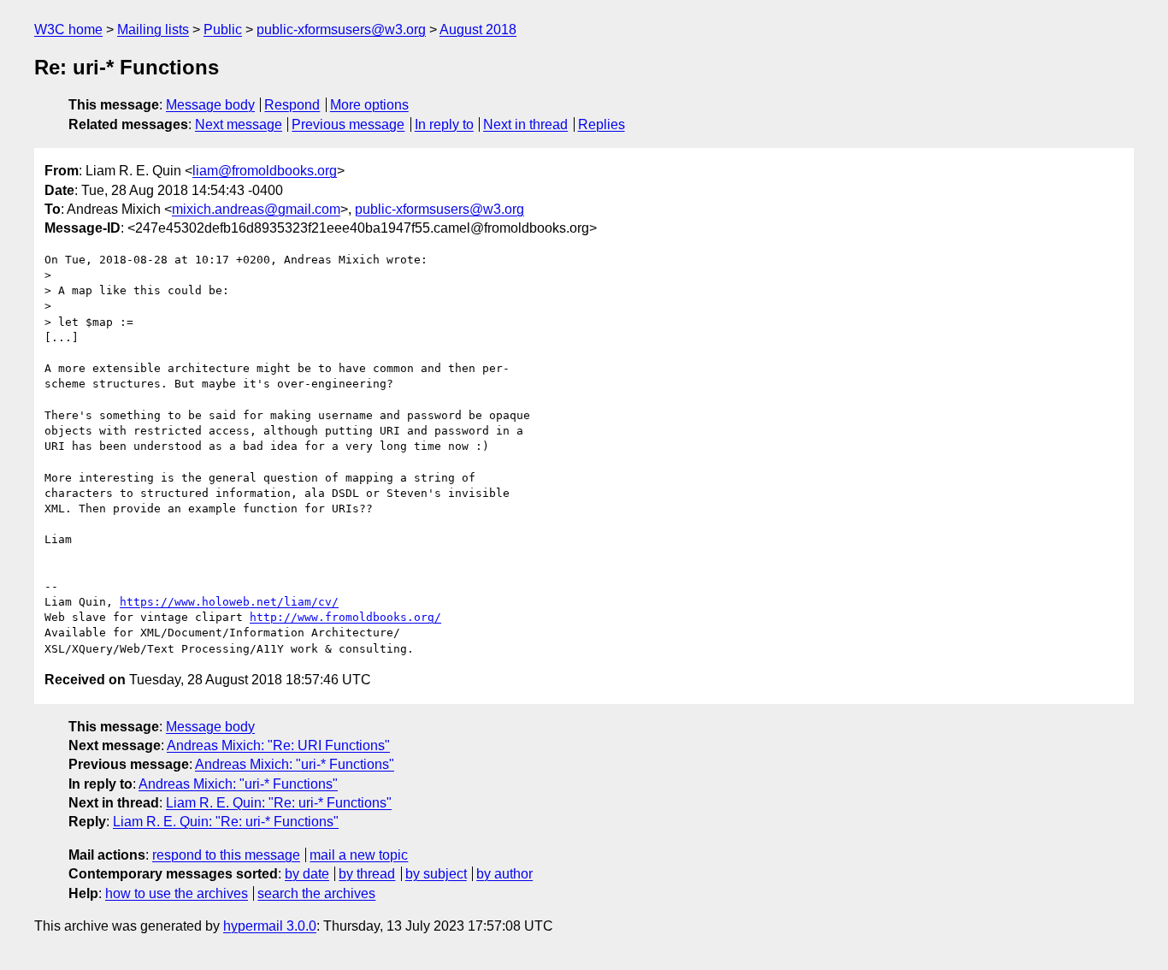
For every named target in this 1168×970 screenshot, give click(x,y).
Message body (210, 105)
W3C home (68, 29)
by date (307, 873)
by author (504, 873)
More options (369, 105)
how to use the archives (176, 893)
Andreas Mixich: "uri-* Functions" (294, 764)
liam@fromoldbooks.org (264, 170)
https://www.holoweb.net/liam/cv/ (229, 601)
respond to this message (226, 855)
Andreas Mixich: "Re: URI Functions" (278, 745)
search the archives (316, 893)
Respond (292, 105)
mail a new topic (359, 855)
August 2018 (477, 29)
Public (223, 29)
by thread (367, 873)
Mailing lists (153, 29)
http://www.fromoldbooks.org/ (345, 617)
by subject (436, 873)
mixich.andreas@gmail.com (256, 209)
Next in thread (525, 124)
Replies (601, 124)
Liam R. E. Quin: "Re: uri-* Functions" (279, 803)
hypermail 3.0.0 (269, 926)
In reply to (444, 124)
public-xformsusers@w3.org (341, 29)
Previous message (348, 124)
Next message (238, 124)
